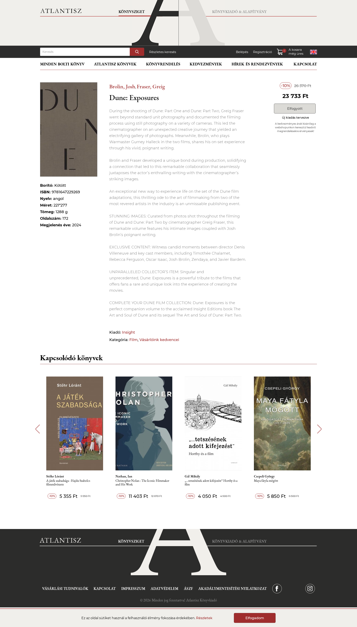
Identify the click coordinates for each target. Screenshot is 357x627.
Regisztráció (262, 52)
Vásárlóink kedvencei (159, 340)
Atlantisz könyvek (115, 64)
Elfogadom (254, 618)
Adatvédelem (164, 588)
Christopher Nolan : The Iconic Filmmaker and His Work (142, 482)
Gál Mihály (192, 476)
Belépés (242, 52)
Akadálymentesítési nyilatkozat (232, 588)
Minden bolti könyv (62, 64)
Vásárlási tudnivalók (65, 588)
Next (319, 429)
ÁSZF (188, 588)
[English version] (313, 52)
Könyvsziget (132, 11)
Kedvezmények (206, 64)
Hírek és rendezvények (257, 64)
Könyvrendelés (163, 64)
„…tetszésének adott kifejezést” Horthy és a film (211, 482)
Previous (37, 429)
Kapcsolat (305, 64)
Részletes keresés (162, 52)
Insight (128, 332)
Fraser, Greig (151, 86)
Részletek (204, 618)
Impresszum (133, 588)
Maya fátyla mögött (266, 481)
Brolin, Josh (122, 86)
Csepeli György (264, 476)
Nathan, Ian (123, 476)
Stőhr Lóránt (55, 476)
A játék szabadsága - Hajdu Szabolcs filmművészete (68, 482)
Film (133, 340)
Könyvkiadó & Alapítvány (239, 11)
